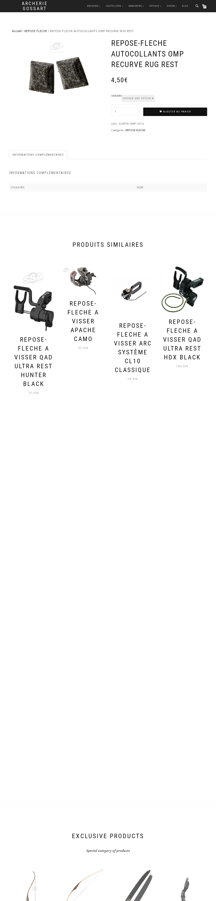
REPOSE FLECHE (35, 31)
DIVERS (171, 6)
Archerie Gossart (35, 6)
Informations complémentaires (38, 154)
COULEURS (116, 96)
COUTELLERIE (113, 6)
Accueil (17, 31)
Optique (154, 6)
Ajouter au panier (177, 111)
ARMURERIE (135, 6)
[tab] (38, 155)
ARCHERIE (93, 6)
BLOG (185, 6)
